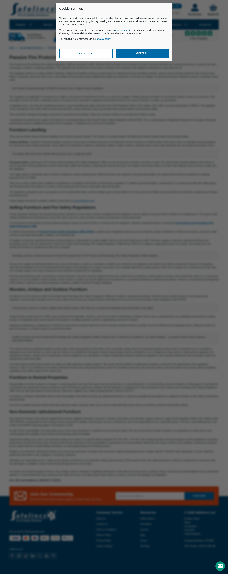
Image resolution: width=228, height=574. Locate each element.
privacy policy (103, 39)
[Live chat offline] (220, 566)
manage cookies (123, 30)
